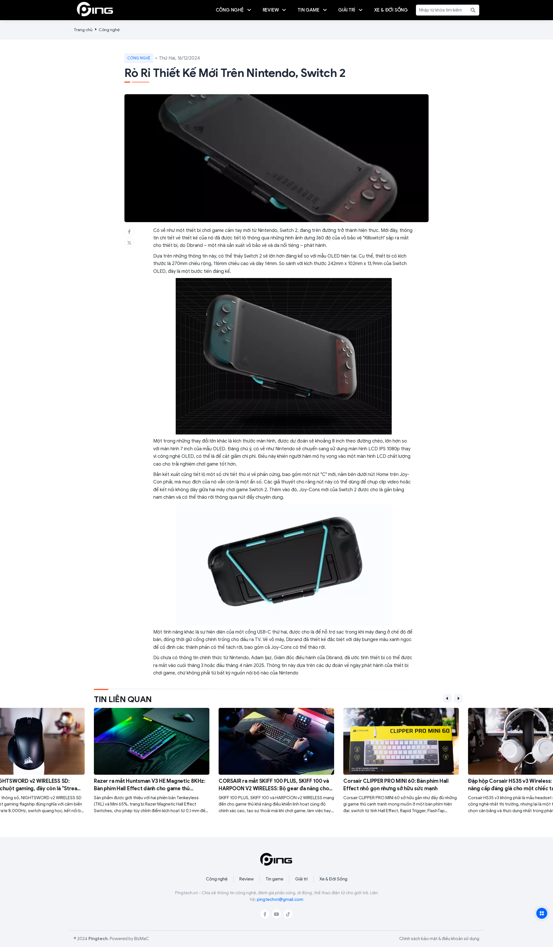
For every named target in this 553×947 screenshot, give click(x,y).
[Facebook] (265, 914)
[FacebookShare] (129, 232)
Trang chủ (83, 29)
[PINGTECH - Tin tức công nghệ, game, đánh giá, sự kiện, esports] (95, 9)
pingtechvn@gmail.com (280, 899)
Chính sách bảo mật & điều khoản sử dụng (439, 938)
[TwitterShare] (129, 243)
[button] (447, 698)
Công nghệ (109, 29)
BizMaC (141, 938)
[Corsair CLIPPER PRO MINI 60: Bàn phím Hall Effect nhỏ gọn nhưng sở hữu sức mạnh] (401, 761)
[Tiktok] (288, 914)
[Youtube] (276, 914)
